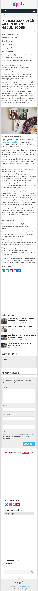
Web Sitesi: (6, 423)
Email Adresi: (7, 414)
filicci (2, 31)
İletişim (8, 566)
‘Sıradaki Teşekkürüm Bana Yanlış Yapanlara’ (20, 169)
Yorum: (5, 387)
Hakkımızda (9, 563)
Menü (5, 11)
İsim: (5, 406)
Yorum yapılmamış (30, 31)
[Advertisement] (19, 293)
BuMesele (25, 586)
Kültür (21, 31)
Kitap (17, 31)
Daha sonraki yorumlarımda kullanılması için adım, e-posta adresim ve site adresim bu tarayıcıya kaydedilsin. (18, 436)
